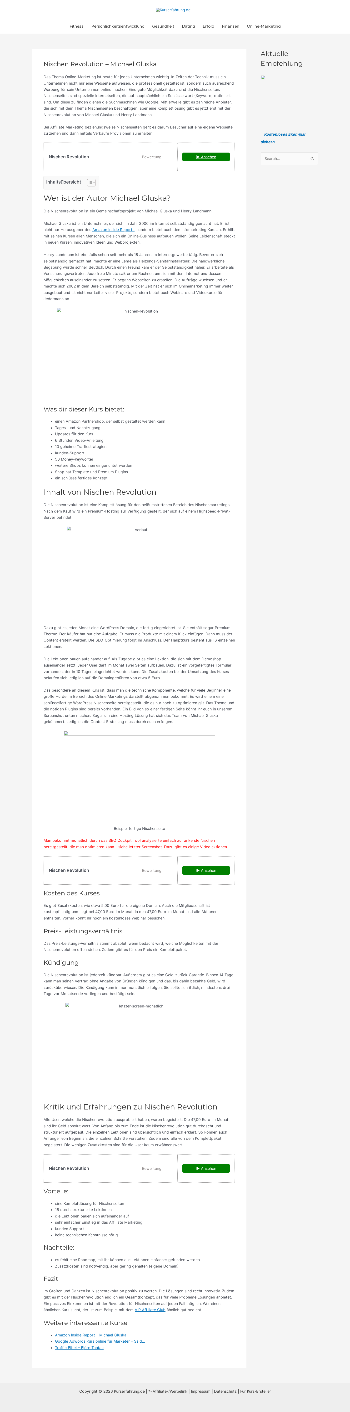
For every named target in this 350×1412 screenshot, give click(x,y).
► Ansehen (206, 156)
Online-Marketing (264, 26)
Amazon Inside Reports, (113, 229)
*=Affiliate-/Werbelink (167, 1391)
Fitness (77, 26)
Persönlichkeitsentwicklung (118, 26)
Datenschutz (225, 1391)
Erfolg (208, 26)
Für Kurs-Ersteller (255, 1391)
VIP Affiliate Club (150, 1309)
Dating (188, 26)
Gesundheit (163, 26)
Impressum (200, 1391)
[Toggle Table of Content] (89, 183)
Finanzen (230, 26)
